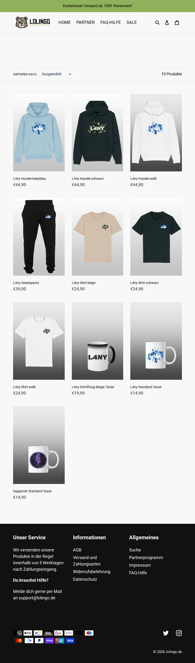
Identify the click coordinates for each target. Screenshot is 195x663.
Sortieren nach (25, 74)
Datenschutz (85, 579)
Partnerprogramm (146, 557)
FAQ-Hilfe (138, 572)
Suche (135, 549)
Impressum (140, 565)
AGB (77, 549)
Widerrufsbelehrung (91, 571)
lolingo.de (174, 652)
